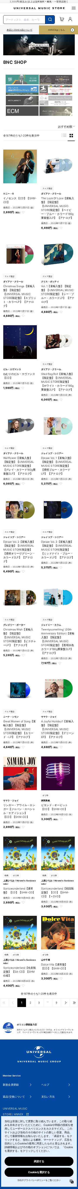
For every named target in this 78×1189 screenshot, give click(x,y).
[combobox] (29, 19)
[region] (19, 29)
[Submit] (50, 19)
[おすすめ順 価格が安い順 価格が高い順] (65, 126)
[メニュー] (74, 8)
